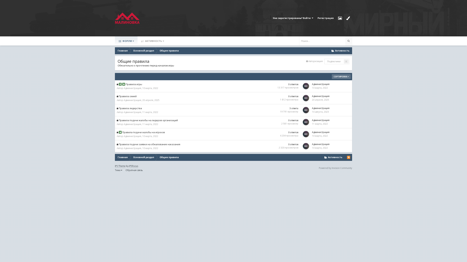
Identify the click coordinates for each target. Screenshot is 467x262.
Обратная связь (134, 170)
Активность (153, 41)
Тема (118, 170)
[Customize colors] (348, 18)
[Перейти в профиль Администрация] (306, 86)
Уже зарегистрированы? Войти (292, 18)
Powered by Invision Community (335, 168)
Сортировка (341, 76)
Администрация (132, 88)
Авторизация (315, 61)
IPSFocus (133, 166)
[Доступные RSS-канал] (348, 157)
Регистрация (326, 18)
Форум (127, 41)
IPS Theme (120, 166)
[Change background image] (340, 18)
